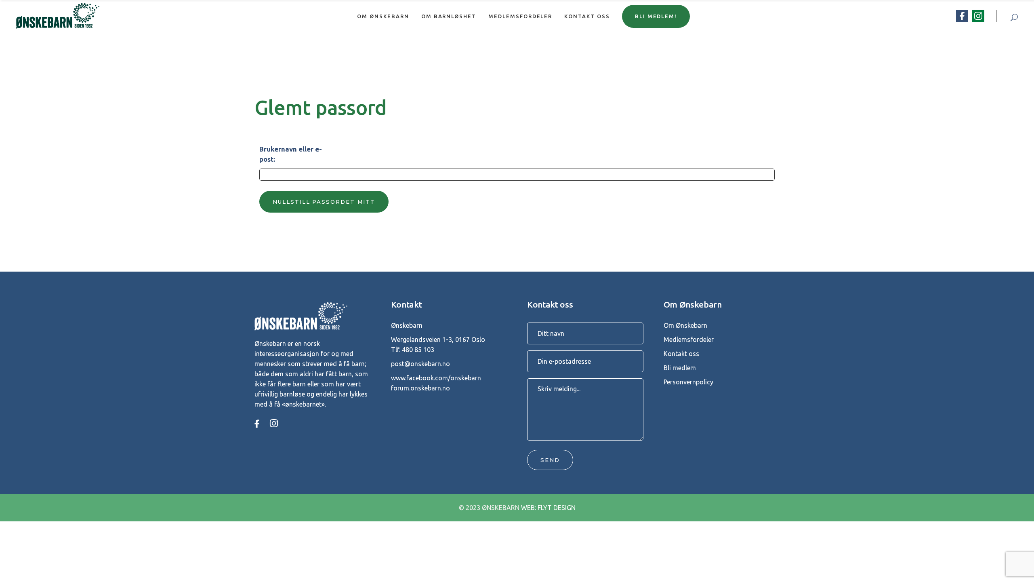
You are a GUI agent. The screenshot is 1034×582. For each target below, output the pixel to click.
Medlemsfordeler (689, 339)
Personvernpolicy (688, 382)
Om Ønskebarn (685, 325)
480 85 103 (418, 349)
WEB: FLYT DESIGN (548, 507)
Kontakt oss (681, 353)
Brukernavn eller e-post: (290, 154)
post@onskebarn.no (420, 363)
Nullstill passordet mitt (324, 201)
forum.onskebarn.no (420, 388)
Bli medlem (680, 367)
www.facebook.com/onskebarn (436, 378)
